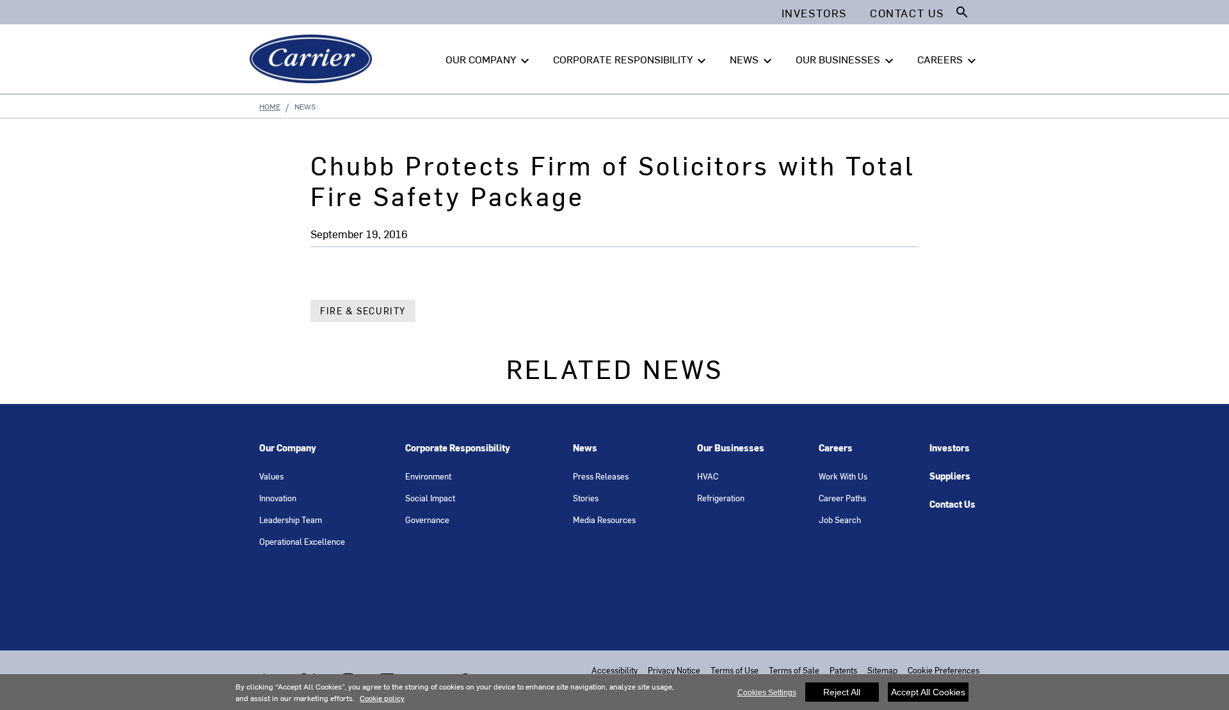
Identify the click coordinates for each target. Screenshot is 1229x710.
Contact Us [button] (907, 13)
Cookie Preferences (943, 670)
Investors (949, 448)
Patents (843, 670)
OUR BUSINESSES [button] (846, 60)
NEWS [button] (752, 60)
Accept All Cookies (928, 692)
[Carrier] (313, 59)
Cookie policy (382, 698)
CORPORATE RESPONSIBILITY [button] (631, 60)
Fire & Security (363, 311)
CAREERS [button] (948, 60)
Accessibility (614, 670)
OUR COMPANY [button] (489, 60)
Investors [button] (814, 13)
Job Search (840, 519)
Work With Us (843, 476)
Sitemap (882, 670)
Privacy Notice (674, 670)
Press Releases (601, 476)
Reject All (841, 692)
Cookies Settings (766, 692)
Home (269, 106)
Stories (585, 497)
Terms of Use (735, 670)
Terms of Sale (794, 670)
